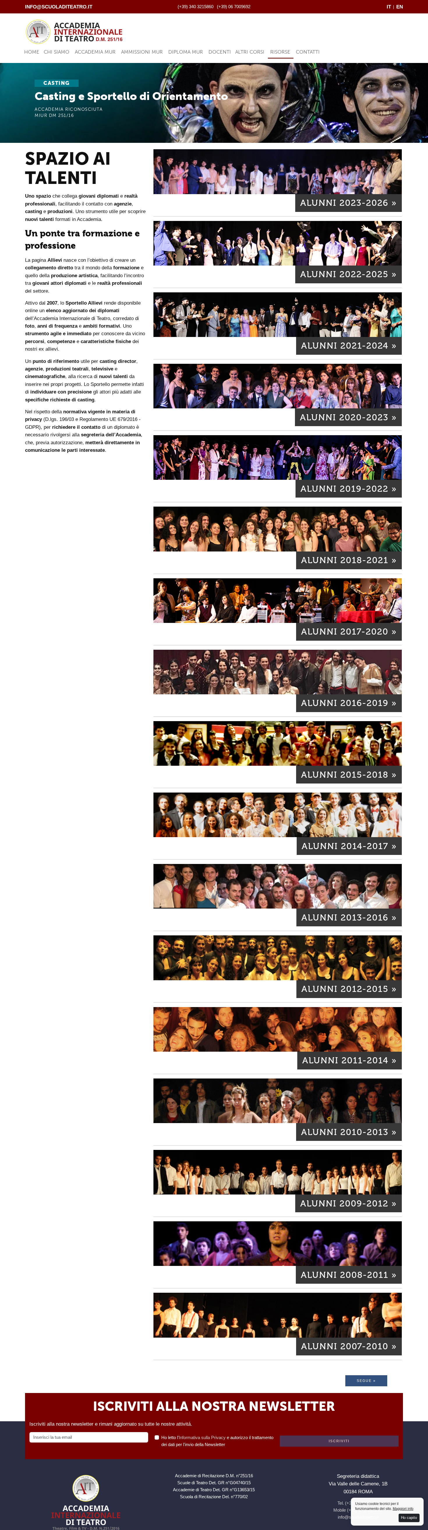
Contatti (308, 52)
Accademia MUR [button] (95, 52)
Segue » (366, 1381)
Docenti (219, 52)
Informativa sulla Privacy (202, 1437)
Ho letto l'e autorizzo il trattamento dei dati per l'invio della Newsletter (217, 1441)
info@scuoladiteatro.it (58, 6)
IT (389, 6)
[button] (348, 203)
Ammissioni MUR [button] (142, 52)
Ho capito (409, 1517)
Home (31, 52)
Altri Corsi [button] (249, 52)
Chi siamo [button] (56, 52)
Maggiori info (403, 1509)
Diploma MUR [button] (185, 52)
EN (399, 6)
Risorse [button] (280, 52)
